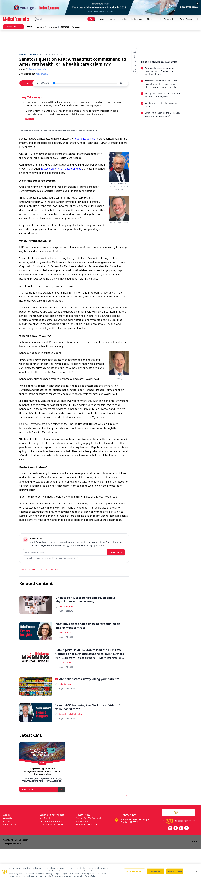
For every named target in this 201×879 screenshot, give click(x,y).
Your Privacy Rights (134, 871)
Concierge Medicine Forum (47, 27)
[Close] (197, 871)
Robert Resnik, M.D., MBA (70, 714)
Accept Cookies (175, 871)
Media (112, 19)
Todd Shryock (65, 632)
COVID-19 (43, 569)
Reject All (155, 871)
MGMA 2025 (64, 27)
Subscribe (114, 552)
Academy (124, 19)
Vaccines (55, 569)
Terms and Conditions (51, 821)
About (6, 814)
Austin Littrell (65, 662)
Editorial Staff (10, 824)
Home (194, 841)
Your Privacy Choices (86, 824)
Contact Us (9, 821)
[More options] (125, 83)
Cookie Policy (90, 876)
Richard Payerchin (67, 606)
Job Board (45, 818)
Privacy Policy (83, 814)
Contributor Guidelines (51, 824)
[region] (100, 871)
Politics (32, 569)
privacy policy (74, 558)
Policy (23, 569)
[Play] (37, 83)
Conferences (136, 19)
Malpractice (76, 27)
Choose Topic (11, 26)
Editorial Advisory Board (52, 814)
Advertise (8, 818)
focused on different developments (61, 168)
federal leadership (84, 138)
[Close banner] (197, 3)
